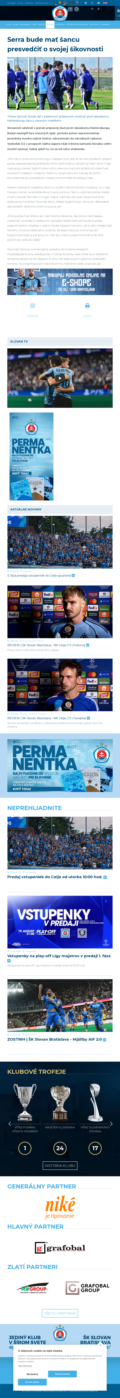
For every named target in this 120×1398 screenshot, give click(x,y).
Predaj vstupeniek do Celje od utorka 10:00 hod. (55, 877)
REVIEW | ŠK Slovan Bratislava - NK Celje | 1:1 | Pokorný (46, 645)
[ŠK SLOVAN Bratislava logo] (60, 11)
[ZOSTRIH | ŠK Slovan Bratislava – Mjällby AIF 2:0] (60, 1005)
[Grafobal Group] (87, 1288)
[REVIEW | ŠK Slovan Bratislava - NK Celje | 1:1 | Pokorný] (60, 611)
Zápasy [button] (41, 24)
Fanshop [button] (105, 24)
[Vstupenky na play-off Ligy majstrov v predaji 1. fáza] (60, 922)
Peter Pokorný (37, 641)
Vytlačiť (87, 316)
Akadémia (60, 24)
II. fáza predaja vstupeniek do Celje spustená (39, 575)
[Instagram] (92, 9)
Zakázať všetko (62, 1374)
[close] (100, 1344)
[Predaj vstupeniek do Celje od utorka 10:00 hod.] (60, 843)
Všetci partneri (60, 1313)
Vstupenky (27, 571)
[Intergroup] (32, 1288)
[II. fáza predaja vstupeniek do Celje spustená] (60, 542)
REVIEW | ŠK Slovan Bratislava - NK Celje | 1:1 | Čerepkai (47, 718)
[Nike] (60, 1208)
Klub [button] (15, 24)
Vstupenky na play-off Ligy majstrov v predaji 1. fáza (59, 956)
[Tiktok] (98, 9)
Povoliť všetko (32, 1382)
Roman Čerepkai (38, 714)
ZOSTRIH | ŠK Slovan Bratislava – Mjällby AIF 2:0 (55, 1039)
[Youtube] (98, 3)
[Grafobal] (60, 1248)
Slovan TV (27, 641)
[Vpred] (110, 1123)
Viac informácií (25, 1366)
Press (20, 3)
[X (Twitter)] (92, 3)
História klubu (60, 1166)
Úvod (9, 24)
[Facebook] (86, 3)
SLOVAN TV (94, 24)
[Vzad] (9, 1123)
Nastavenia (32, 1374)
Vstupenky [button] (25, 24)
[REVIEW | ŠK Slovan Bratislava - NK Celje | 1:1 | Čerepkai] (60, 685)
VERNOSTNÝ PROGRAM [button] (77, 24)
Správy (50, 24)
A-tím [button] (34, 24)
